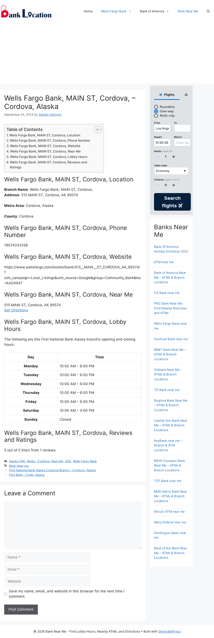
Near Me (57, 461)
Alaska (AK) (17, 461)
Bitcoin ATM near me (169, 512)
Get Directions (16, 310)
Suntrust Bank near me (171, 339)
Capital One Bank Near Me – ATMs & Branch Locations (170, 425)
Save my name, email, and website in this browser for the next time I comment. (66, 594)
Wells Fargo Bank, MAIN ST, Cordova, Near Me (45, 151)
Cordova (43, 461)
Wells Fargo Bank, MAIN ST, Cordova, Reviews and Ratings (48, 164)
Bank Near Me (188, 11)
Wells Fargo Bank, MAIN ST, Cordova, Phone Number (50, 140)
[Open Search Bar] (208, 11)
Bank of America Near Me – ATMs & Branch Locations (170, 277)
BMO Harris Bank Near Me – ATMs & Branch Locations (170, 496)
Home (88, 11)
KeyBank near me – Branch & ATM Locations (168, 445)
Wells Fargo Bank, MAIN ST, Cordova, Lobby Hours (48, 157)
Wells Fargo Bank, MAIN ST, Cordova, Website (45, 146)
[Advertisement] (107, 54)
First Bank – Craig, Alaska (27, 475)
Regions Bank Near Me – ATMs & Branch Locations (171, 405)
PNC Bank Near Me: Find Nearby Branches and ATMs (170, 308)
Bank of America (152, 11)
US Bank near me (167, 293)
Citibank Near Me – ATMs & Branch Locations (168, 374)
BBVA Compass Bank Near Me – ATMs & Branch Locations (169, 465)
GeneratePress (169, 631)
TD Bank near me (167, 390)
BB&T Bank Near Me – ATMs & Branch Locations (170, 354)
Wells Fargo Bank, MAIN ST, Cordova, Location (44, 135)
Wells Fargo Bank (113, 11)
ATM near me (164, 262)
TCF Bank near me (167, 481)
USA (68, 461)
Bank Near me (19, 466)
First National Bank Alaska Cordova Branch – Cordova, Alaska (52, 470)
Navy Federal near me (170, 522)
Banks (31, 461)
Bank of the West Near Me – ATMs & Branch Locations (170, 553)
